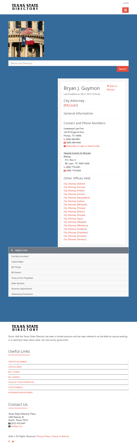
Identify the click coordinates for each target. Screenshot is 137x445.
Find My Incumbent (20, 256)
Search (122, 69)
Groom (81, 194)
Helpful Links (21, 250)
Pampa (81, 208)
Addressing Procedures (22, 293)
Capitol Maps (17, 261)
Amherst (82, 236)
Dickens (82, 239)
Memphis (82, 204)
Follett (81, 190)
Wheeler (82, 221)
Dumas (81, 187)
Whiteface (82, 225)
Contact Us (16, 426)
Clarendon (82, 232)
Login (126, 3)
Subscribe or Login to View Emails (83, 145)
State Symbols (17, 283)
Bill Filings (16, 266)
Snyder (81, 215)
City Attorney (70, 183)
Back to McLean (112, 87)
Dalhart (81, 183)
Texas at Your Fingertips (22, 277)
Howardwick (83, 197)
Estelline (82, 228)
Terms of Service (60, 436)
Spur (80, 218)
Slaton (81, 211)
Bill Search (16, 272)
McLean (71, 105)
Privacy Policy (44, 436)
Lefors (81, 201)
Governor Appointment (21, 288)
